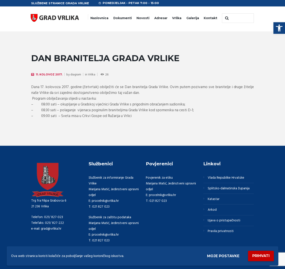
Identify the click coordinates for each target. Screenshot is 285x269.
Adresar (160, 18)
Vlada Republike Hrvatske (226, 177)
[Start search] (226, 18)
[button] (279, 28)
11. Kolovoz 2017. (49, 74)
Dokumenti (122, 18)
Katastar (214, 199)
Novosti (142, 18)
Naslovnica (99, 18)
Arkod (212, 209)
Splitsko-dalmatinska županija (229, 188)
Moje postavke (223, 256)
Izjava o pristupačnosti (224, 220)
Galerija (192, 18)
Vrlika (176, 18)
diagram (75, 74)
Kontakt (210, 18)
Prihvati (261, 256)
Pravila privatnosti (221, 231)
